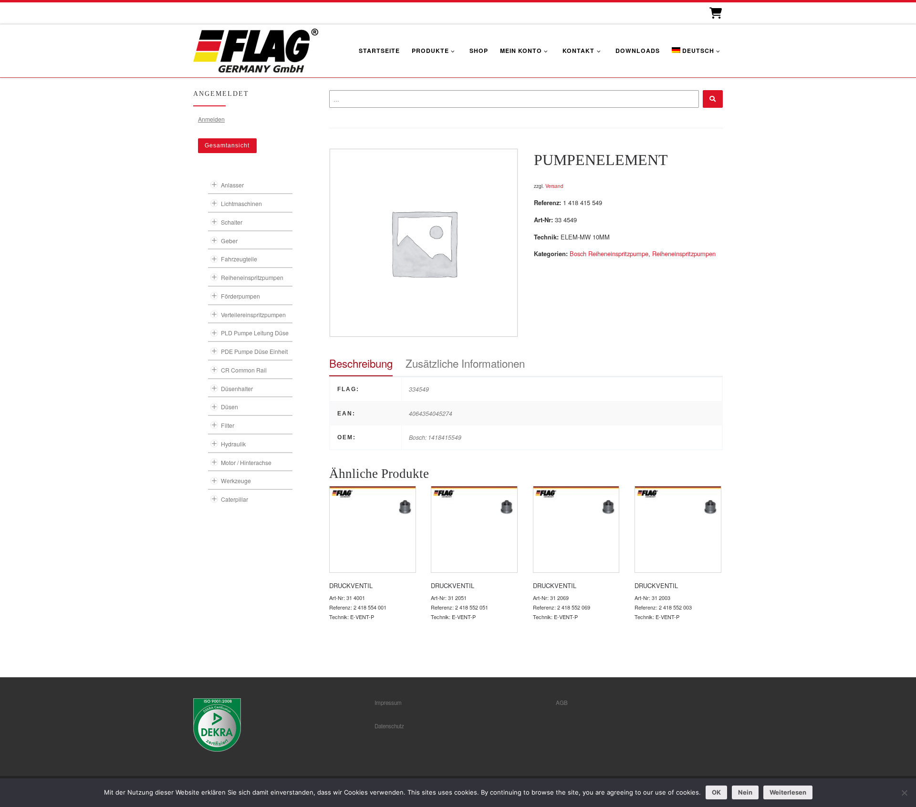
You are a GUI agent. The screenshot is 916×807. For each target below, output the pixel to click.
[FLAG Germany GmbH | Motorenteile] (255, 49)
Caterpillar (234, 499)
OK (716, 792)
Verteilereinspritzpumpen (253, 314)
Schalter (231, 222)
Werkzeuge (236, 480)
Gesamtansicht (227, 145)
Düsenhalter (237, 388)
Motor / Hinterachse (246, 462)
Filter (227, 425)
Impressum (388, 702)
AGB (562, 702)
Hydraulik (233, 444)
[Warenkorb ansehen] (715, 13)
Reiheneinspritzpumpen (684, 253)
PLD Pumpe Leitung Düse (255, 333)
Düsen (229, 407)
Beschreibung (361, 363)
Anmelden (211, 119)
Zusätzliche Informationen (465, 363)
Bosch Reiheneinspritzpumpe (609, 253)
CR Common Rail (244, 370)
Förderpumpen (240, 296)
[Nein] (904, 792)
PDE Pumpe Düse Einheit (254, 351)
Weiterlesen (788, 792)
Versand (554, 185)
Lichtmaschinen (241, 203)
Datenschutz (389, 726)
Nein (745, 792)
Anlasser (232, 185)
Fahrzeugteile (239, 259)
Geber (229, 241)
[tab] (361, 363)
